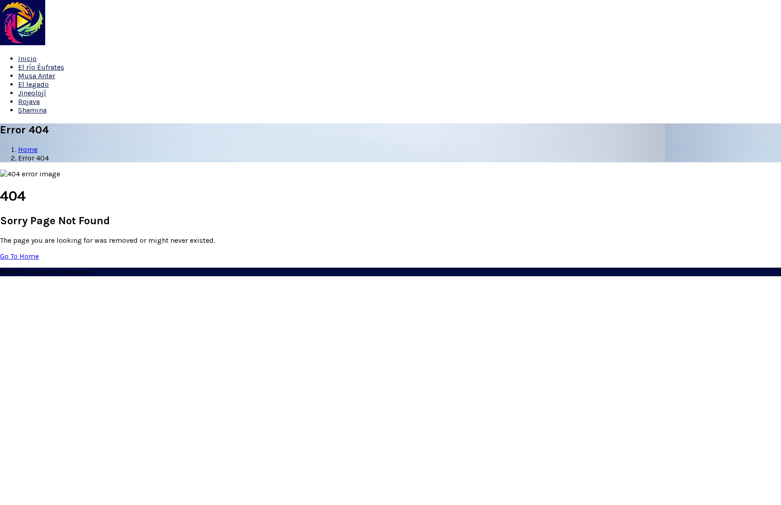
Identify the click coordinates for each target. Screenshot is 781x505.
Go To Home (19, 256)
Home (28, 149)
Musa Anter (36, 75)
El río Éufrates (41, 67)
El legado (33, 84)
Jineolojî (32, 93)
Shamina (32, 110)
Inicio (27, 58)
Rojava (29, 101)
